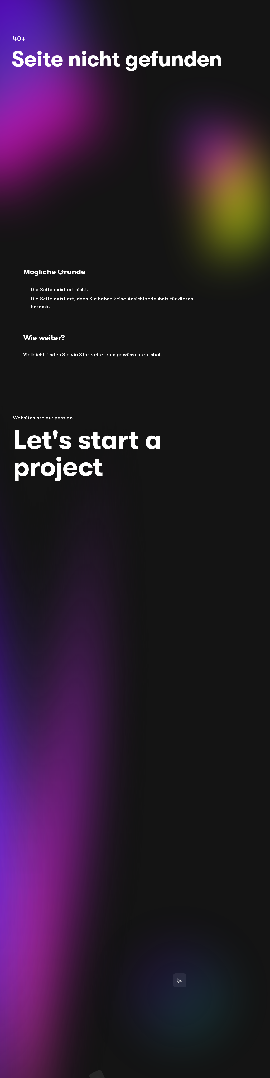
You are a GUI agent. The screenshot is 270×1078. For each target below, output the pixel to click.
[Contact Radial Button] (179, 980)
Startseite (92, 355)
